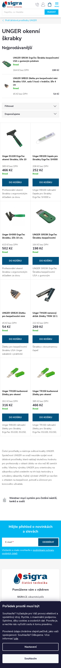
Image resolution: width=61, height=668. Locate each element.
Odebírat (48, 542)
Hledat (51, 12)
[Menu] (56, 4)
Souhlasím (30, 658)
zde (16, 638)
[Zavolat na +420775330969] (37, 4)
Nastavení (31, 647)
